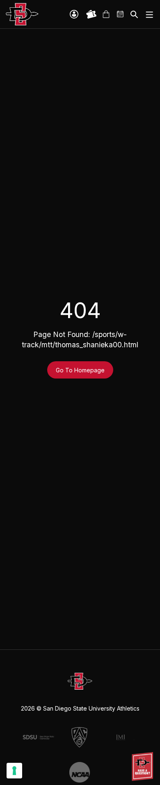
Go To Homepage (80, 370)
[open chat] (143, 766)
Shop (105, 14)
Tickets (91, 14)
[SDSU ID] (74, 14)
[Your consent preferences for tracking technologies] (14, 770)
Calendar (120, 14)
